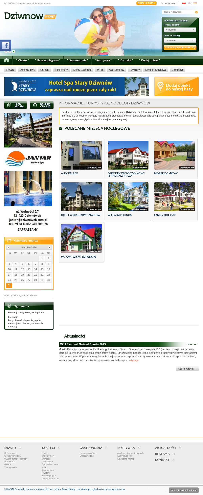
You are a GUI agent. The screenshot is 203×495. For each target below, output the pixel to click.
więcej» (134, 360)
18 (15, 274)
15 (42, 269)
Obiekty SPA (48, 456)
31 (9, 285)
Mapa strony (171, 3)
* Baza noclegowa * (47, 60)
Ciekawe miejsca (12, 456)
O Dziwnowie (10, 453)
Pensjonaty (47, 461)
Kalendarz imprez (25, 240)
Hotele (45, 453)
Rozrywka (126, 447)
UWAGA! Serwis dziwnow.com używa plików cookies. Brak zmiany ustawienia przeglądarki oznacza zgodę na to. (64, 489)
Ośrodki (46, 459)
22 (42, 274)
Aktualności (165, 447)
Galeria (7, 464)
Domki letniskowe (50, 478)
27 (29, 280)
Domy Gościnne (50, 464)
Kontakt (162, 459)
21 (35, 274)
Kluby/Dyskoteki (125, 456)
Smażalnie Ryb (87, 456)
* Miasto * (22, 60)
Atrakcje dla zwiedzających (130, 453)
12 (22, 269)
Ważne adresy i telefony (16, 459)
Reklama (162, 453)
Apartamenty (48, 470)
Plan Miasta (9, 461)
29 (42, 280)
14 (35, 269)
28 (35, 280)
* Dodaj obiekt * (149, 60)
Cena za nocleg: (172, 35)
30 (48, 280)
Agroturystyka (49, 475)
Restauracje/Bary (88, 453)
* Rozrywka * (103, 60)
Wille (44, 467)
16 (48, 269)
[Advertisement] (129, 294)
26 (22, 280)
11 (15, 269)
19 (22, 274)
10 (9, 269)
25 (15, 280)
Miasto (10, 447)
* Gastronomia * (77, 60)
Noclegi (48, 447)
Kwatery (46, 473)
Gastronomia (91, 447)
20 (29, 274)
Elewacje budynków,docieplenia (26, 312)
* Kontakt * (125, 60)
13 (29, 269)
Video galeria (10, 467)
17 (9, 274)
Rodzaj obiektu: (172, 25)
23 (48, 274)
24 (9, 280)
